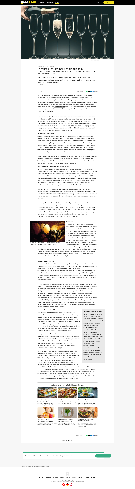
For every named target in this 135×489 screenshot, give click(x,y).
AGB (64, 481)
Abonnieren (55, 477)
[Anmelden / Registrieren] (101, 2)
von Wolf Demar (41, 84)
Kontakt (74, 477)
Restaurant (91, 357)
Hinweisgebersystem (80, 481)
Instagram (93, 477)
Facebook (80, 477)
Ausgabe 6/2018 (41, 66)
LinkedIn (87, 477)
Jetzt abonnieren (103, 456)
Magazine (48, 477)
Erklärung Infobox (59, 106)
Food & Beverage (50, 66)
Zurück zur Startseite (67, 440)
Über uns (68, 477)
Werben (109, 3)
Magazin (57, 2)
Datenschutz (53, 481)
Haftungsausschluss (70, 481)
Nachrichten (49, 2)
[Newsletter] (98, 2)
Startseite (41, 477)
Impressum (60, 481)
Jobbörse (41, 2)
